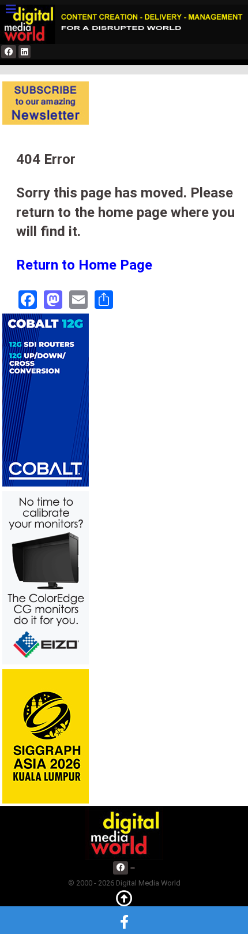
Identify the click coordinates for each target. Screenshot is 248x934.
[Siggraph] (45, 736)
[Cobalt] (45, 400)
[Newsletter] (45, 103)
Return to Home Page (84, 265)
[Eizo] (45, 577)
